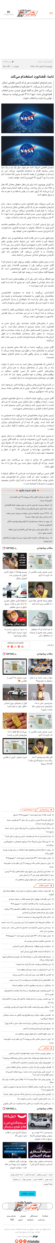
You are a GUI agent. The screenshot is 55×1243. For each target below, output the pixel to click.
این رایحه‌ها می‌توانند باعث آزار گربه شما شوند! (33, 964)
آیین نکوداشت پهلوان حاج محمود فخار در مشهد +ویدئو (30, 899)
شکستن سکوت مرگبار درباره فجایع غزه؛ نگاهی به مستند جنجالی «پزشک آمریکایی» (28, 1017)
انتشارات (30, 1219)
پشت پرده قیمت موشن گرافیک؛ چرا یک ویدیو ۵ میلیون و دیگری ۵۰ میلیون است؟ (28, 1088)
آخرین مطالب (44, 885)
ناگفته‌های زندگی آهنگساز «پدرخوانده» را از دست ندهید (30, 980)
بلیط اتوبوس (48, 1184)
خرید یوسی (48, 1179)
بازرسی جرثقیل (42, 1174)
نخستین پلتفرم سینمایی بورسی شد (37, 941)
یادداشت (41, 1219)
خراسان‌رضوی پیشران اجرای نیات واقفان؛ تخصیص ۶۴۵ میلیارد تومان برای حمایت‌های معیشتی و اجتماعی (29, 910)
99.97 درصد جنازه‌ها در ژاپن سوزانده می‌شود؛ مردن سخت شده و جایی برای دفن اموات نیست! (29, 515)
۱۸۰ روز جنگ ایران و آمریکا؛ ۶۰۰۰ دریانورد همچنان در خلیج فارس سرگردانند (29, 843)
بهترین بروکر (27, 1179)
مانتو (50, 1174)
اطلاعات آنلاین (27, 13)
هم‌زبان (23, 1216)
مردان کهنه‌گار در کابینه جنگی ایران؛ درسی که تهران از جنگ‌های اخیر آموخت (27, 539)
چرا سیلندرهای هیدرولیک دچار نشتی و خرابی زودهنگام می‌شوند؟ (27, 1058)
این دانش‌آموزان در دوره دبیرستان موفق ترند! (34, 969)
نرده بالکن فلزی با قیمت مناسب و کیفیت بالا (34, 1098)
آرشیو (20, 1219)
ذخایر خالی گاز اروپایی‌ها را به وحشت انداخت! (34, 917)
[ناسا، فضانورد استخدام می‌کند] (27, 118)
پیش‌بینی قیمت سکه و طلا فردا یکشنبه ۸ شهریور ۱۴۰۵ (31, 903)
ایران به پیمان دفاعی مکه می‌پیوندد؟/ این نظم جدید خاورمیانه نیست (29, 865)
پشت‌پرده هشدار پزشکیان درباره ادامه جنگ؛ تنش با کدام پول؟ (28, 1023)
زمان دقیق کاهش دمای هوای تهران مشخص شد (33, 879)
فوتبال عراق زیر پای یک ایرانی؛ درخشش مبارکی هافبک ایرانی (28, 1067)
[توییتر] (20, 1241)
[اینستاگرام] (25, 1241)
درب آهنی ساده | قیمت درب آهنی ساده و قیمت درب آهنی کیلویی (27, 1103)
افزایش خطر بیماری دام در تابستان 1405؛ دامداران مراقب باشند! (27, 1094)
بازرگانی (46, 1048)
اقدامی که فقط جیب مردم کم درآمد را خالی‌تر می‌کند (31, 974)
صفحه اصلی (48, 61)
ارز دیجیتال (16, 1179)
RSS (12, 1219)
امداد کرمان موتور (17, 1174)
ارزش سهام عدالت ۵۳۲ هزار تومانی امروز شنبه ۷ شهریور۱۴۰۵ (28, 858)
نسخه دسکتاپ (27, 1193)
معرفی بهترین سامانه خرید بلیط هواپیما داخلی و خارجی (30, 1053)
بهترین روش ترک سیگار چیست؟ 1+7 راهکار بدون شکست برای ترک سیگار (28, 1081)
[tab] (46, 810)
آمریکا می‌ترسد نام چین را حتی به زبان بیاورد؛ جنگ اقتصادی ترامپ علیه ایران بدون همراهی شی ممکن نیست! (28, 506)
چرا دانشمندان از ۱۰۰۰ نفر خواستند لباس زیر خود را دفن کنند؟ (28, 836)
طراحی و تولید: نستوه (25, 1236)
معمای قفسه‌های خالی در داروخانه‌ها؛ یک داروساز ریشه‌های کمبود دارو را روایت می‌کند (28, 958)
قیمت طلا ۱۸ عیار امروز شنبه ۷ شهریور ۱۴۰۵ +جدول (32, 814)
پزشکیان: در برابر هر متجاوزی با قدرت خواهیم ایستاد (31, 985)
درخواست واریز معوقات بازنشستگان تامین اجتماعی (32, 946)
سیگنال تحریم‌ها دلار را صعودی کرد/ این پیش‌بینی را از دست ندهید (26, 922)
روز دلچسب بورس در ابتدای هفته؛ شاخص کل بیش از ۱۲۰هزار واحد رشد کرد (28, 1000)
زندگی (40, 61)
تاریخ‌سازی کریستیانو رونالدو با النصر (37, 1028)
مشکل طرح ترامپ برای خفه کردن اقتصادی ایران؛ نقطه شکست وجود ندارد (30, 531)
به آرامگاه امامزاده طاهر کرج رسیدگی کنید (35, 951)
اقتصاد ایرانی (38, 1179)
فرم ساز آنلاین (29, 1174)
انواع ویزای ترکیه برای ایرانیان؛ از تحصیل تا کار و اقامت (31, 1062)
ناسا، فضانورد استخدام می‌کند (32, 76)
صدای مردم (11, 1216)
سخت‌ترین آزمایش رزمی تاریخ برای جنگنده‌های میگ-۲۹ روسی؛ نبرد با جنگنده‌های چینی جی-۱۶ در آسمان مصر (29, 873)
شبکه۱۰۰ (45, 1216)
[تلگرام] (16, 1241)
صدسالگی (34, 1216)
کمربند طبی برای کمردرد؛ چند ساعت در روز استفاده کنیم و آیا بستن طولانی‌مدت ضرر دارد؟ (30, 1073)
